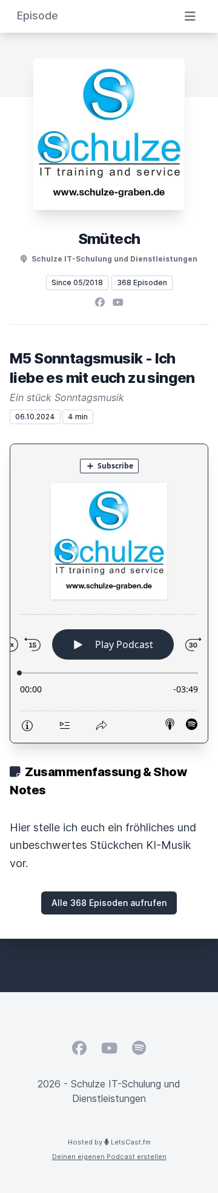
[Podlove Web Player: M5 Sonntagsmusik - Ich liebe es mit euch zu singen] (109, 593)
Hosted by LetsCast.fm (109, 1142)
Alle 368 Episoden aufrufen (109, 902)
